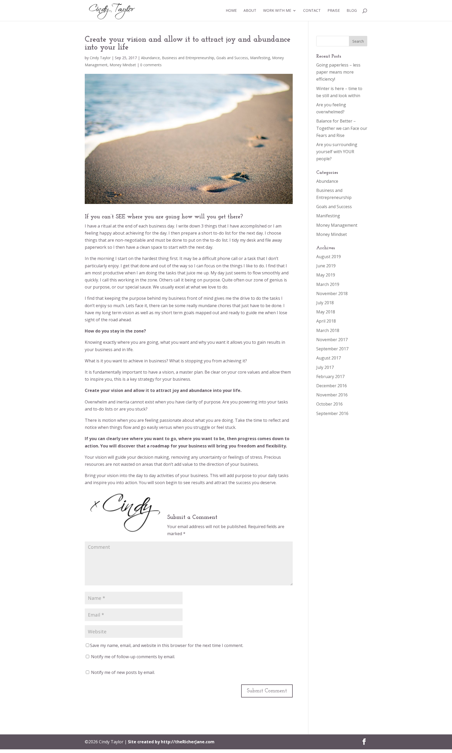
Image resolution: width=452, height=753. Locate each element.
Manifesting (260, 57)
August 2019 (328, 256)
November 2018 (332, 293)
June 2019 (326, 266)
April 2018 (326, 321)
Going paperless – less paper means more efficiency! (338, 72)
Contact (312, 11)
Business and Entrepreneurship (188, 57)
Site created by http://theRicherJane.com (171, 742)
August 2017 (328, 358)
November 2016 (332, 395)
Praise (333, 11)
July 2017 (325, 367)
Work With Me (277, 11)
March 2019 (327, 284)
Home (231, 11)
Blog (352, 11)
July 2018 (325, 303)
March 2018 (327, 330)
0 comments (151, 64)
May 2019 (325, 275)
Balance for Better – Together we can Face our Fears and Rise (341, 128)
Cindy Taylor (100, 57)
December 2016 (331, 386)
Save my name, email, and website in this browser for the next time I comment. (166, 645)
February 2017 (330, 376)
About (250, 11)
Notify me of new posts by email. (123, 672)
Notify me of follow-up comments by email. (133, 657)
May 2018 (325, 312)
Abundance (150, 57)
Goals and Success (232, 57)
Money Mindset (123, 64)
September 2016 (332, 413)
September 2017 (332, 349)
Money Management (336, 225)
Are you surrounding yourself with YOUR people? (336, 152)
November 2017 (332, 339)
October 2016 (329, 404)
